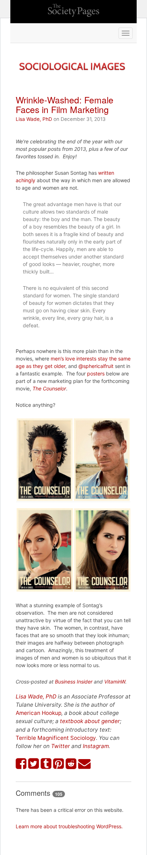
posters (96, 373)
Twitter (60, 746)
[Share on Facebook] (21, 763)
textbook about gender (90, 721)
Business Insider (73, 682)
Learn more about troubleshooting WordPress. (69, 826)
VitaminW (114, 682)
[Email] (84, 763)
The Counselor (49, 388)
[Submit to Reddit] (71, 763)
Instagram (96, 746)
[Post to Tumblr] (46, 763)
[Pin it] (58, 763)
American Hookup (38, 713)
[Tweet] (33, 763)
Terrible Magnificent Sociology (56, 737)
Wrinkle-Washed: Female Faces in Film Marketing (64, 104)
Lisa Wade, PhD (34, 119)
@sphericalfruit (95, 366)
